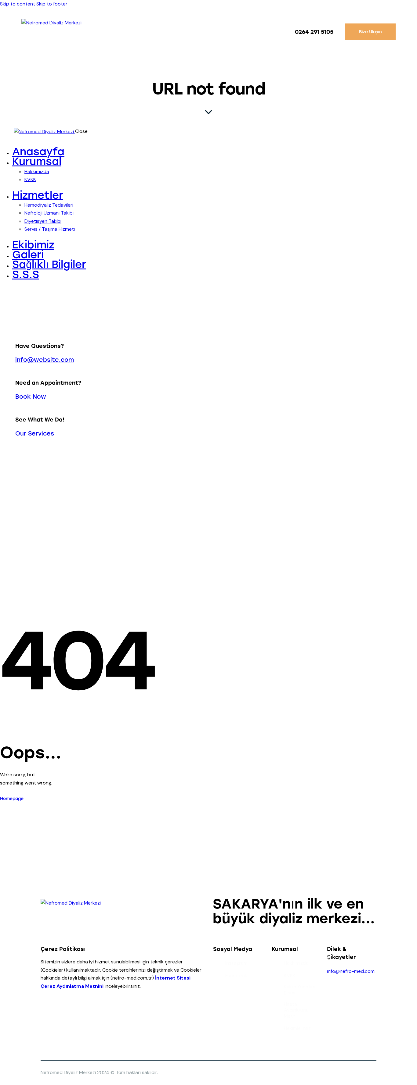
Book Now (30, 396)
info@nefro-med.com (351, 971)
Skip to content (17, 4)
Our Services (34, 433)
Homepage (12, 798)
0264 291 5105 (314, 32)
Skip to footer (51, 4)
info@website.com (44, 359)
